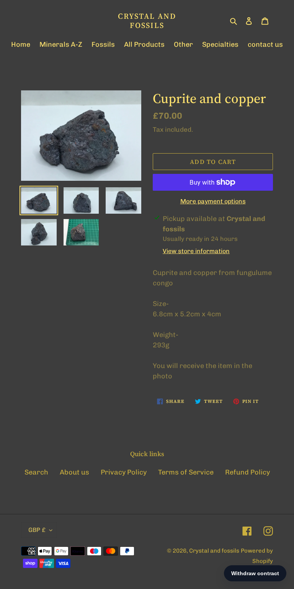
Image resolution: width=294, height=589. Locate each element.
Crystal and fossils (147, 20)
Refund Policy (247, 472)
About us (74, 472)
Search (36, 472)
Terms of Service (186, 472)
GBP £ (37, 529)
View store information (196, 251)
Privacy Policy (124, 472)
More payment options (213, 201)
